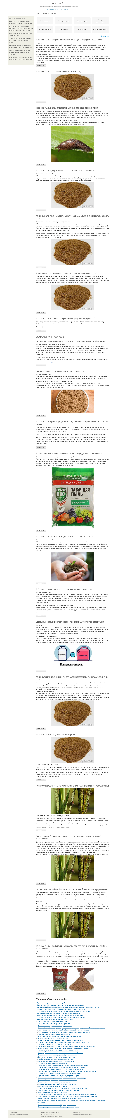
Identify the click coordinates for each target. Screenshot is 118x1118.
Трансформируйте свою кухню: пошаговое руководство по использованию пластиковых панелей (68, 1007)
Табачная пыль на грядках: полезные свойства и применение (64, 589)
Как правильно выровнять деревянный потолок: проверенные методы (60, 1074)
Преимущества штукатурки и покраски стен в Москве (55, 1044)
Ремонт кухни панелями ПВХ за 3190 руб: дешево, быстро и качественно (60, 1015)
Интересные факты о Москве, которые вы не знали (54, 1034)
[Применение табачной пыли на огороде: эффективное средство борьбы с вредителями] (73, 868)
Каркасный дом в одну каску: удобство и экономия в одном (57, 1084)
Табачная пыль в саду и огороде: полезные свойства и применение (67, 107)
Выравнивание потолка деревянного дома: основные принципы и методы (62, 1078)
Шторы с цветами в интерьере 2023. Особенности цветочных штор (59, 1099)
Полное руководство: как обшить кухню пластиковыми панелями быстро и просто (63, 1011)
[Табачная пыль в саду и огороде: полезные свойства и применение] (73, 144)
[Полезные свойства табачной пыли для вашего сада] (73, 401)
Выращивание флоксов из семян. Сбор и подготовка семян (57, 1105)
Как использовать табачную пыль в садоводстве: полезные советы (66, 273)
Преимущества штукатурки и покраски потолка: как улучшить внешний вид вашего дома (66, 1047)
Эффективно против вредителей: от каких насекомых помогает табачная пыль (72, 341)
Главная (50, 9)
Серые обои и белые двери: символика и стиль (53, 1022)
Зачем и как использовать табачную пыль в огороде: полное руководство (69, 453)
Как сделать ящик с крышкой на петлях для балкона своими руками (59, 1036)
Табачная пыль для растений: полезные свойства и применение (65, 170)
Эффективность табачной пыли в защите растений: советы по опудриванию (71, 889)
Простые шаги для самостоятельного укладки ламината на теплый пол (60, 1069)
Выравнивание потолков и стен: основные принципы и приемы (58, 1090)
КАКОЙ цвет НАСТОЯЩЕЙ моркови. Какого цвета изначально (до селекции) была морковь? (67, 1096)
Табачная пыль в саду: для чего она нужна (55, 734)
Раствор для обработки (100, 29)
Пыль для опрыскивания (100, 21)
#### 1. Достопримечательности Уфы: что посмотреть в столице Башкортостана (63, 1049)
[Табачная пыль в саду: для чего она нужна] (73, 750)
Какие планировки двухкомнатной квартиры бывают (55, 1026)
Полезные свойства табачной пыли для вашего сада (60, 371)
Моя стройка (59, 3)
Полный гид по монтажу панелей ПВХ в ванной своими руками (58, 1051)
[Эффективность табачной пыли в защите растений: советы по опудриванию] (73, 925)
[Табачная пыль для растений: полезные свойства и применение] (73, 195)
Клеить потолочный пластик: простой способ (52, 1092)
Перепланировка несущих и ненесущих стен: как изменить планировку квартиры (64, 1065)
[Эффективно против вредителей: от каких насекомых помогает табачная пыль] (73, 362)
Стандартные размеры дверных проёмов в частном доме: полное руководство (63, 1042)
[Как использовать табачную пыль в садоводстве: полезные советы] (73, 297)
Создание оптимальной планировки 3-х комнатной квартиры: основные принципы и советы (67, 1072)
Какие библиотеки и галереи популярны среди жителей (55, 1020)
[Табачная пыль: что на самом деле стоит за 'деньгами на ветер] (73, 566)
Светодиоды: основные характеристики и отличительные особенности (60, 1053)
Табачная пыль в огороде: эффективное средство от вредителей (65, 318)
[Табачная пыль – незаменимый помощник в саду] (73, 87)
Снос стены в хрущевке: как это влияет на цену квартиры (56, 1057)
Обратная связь (76, 1112)
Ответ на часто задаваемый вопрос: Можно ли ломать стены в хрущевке (61, 1067)
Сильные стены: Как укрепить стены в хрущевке (53, 1086)
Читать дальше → (41, 65)
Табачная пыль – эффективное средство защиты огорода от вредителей (69, 39)
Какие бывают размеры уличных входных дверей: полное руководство (60, 1040)
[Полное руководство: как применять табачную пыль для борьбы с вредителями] (73, 801)
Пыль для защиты (63, 21)
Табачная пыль (45, 21)
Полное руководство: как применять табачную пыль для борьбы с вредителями (72, 785)
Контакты (43, 1112)
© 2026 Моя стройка (14, 1112)
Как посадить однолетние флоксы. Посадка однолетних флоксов (58, 1107)
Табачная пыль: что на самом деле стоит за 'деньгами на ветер (65, 536)
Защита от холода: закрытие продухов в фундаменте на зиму (57, 1055)
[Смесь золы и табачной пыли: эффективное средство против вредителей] (73, 657)
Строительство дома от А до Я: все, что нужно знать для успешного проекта (62, 1088)
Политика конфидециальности (47, 1114)
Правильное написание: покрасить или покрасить (54, 1082)
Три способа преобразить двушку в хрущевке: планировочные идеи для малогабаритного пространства (71, 1028)
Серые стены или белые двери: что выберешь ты (54, 1024)
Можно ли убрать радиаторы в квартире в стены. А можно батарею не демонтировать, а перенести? (21, 28)
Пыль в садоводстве (45, 29)
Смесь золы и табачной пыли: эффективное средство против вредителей (70, 622)
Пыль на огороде (82, 21)
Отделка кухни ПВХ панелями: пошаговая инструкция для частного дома (60, 1005)
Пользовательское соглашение (52, 1112)
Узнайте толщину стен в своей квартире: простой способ (56, 1059)
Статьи (65, 9)
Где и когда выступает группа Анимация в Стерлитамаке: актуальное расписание (64, 1032)
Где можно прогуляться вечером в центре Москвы (53, 1003)
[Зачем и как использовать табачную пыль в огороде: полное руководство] (73, 498)
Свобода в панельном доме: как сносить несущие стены (56, 1061)
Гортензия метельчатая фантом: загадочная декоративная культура (59, 1076)
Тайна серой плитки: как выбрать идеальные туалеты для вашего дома (19, 40)
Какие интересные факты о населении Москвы (53, 1038)
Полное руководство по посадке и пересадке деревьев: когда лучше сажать (61, 1017)
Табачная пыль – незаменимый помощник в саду (58, 71)
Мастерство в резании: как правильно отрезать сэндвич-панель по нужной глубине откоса (67, 1094)
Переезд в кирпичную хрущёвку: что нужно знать (53, 1063)
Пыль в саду (82, 29)
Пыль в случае (63, 29)
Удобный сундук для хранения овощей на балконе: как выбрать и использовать (63, 1030)
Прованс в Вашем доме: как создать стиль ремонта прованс (57, 1080)
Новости (58, 9)
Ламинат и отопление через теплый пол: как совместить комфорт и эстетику (20, 52)
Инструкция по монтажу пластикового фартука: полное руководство (59, 1013)
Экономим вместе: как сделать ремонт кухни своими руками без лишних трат (62, 1009)
